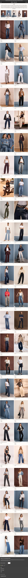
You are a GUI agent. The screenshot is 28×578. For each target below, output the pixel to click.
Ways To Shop (2, 570)
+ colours (1, 41)
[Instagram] (1, 574)
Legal (1, 571)
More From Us (2, 568)
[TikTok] (3, 574)
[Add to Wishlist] (13, 39)
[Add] (1, 38)
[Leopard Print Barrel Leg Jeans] (7, 297)
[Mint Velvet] (14, 2)
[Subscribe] (9, 563)
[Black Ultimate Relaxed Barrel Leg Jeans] (21, 97)
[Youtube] (4, 574)
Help (1, 567)
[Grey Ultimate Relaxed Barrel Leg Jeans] (21, 165)
